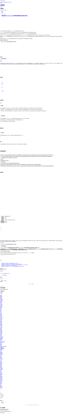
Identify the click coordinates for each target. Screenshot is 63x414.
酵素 (0, 335)
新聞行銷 (1, 381)
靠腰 (0, 343)
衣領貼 (1, 319)
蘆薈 (0, 382)
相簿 (2, 11)
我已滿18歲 (2, 412)
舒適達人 (1, 379)
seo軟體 (1, 349)
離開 (3, 412)
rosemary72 (1, 269)
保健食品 (1, 331)
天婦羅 (1, 313)
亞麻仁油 (1, 332)
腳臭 (0, 297)
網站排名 (1, 350)
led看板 (1, 362)
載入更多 (1, 277)
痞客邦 (5, 273)
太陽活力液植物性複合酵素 (3, 346)
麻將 (0, 370)
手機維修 (1, 377)
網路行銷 (1, 380)
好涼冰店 (1, 300)
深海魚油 (1, 334)
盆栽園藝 (1, 339)
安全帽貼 (1, 301)
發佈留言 (1, 281)
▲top (0, 276)
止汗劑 (1, 303)
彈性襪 (1, 366)
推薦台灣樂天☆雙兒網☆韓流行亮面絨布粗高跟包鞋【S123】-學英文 (10, 263)
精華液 (1, 383)
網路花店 (1, 352)
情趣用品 (1, 376)
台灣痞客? (2, 5)
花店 (0, 351)
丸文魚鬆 (1, 368)
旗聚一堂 (1, 306)
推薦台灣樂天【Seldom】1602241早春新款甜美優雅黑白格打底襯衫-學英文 (15, 15)
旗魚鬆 (29, 63)
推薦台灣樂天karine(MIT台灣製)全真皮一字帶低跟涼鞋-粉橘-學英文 (9, 265)
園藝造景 (1, 338)
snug (0, 227)
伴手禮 (1, 310)
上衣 (2, 87)
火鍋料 (1, 314)
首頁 (2, 82)
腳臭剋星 (6, 240)
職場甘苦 (3, 395)
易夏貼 (1, 325)
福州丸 (1, 315)
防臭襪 (1, 323)
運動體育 (5, 275)
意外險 (1, 336)
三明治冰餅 (1, 299)
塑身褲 (1, 386)
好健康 (1, 330)
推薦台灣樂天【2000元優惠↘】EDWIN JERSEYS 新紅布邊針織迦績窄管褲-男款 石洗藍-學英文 (13, 266)
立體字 (1, 356)
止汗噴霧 (1, 304)
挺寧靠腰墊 (1, 342)
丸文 (3, 63)
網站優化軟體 (1, 348)
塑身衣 (1, 385)
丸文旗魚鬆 (1, 369)
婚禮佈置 (1, 353)
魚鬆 (0, 61)
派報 (0, 355)
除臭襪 (14, 121)
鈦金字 (1, 361)
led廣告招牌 (1, 358)
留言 (6, 273)
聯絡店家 (6, 221)
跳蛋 (0, 375)
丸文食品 (7, 63)
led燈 (0, 359)
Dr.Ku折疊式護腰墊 (2, 341)
